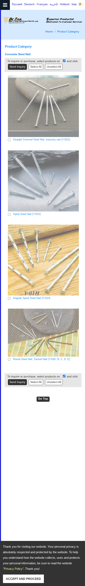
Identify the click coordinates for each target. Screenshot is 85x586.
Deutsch (29, 4)
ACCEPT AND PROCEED (23, 578)
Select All (36, 66)
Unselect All (54, 66)
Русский (17, 4)
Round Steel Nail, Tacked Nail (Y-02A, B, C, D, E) (41, 359)
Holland (64, 4)
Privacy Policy (13, 568)
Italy (74, 4)
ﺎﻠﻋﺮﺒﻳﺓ (54, 4)
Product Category (68, 31)
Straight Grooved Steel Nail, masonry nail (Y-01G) (41, 139)
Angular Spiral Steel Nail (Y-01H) (31, 298)
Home (49, 31)
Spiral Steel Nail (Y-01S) (27, 214)
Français (42, 4)
